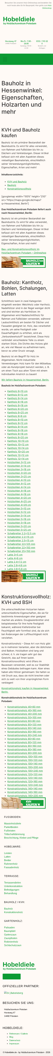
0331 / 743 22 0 (42, 42)
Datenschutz (14, 1040)
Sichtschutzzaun (12, 945)
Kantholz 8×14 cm (17, 426)
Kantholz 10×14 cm (18, 448)
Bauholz (11, 185)
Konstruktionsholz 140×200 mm (25, 795)
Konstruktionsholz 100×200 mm (25, 767)
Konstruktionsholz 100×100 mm (24, 756)
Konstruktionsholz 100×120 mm (24, 760)
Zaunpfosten (10, 938)
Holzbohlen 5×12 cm (18, 512)
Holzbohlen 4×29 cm (19, 504)
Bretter (7, 860)
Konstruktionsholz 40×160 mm (24, 710)
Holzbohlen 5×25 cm (19, 529)
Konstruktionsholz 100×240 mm (25, 770)
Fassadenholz (11, 867)
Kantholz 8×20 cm (17, 437)
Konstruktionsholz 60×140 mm (24, 728)
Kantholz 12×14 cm (18, 458)
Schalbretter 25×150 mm (21, 551)
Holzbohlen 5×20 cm (19, 526)
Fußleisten (9, 830)
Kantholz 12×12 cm (18, 455)
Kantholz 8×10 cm (17, 419)
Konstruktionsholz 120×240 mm (25, 784)
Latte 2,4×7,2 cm (16, 561)
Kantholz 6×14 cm (17, 398)
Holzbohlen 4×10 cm (18, 480)
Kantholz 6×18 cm (17, 405)
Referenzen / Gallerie (18, 1033)
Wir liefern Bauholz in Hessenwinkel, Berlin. (25, 379)
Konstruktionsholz (13, 912)
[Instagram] (42, 59)
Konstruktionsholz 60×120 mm (24, 724)
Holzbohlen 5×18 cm (18, 522)
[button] (5, 59)
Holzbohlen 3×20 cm (19, 472)
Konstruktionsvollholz (19, 188)
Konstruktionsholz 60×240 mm (24, 735)
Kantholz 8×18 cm (17, 433)
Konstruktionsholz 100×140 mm (24, 763)
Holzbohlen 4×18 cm (18, 494)
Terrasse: (11, 876)
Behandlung (10, 893)
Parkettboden (11, 827)
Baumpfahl (9, 931)
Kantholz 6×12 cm (17, 394)
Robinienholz (11, 941)
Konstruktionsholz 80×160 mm (24, 745)
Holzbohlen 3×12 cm (18, 462)
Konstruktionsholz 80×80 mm (23, 738)
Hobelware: (12, 846)
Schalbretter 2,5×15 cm (20, 540)
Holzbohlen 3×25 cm (19, 476)
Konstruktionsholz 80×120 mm (24, 742)
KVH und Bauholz (17, 181)
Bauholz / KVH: (14, 902)
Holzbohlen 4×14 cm (18, 487)
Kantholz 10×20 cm (18, 451)
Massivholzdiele (12, 823)
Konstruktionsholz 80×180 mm (24, 749)
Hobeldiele (19, 19)
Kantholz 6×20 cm (17, 408)
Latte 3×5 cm (15, 554)
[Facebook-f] (36, 59)
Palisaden (9, 927)
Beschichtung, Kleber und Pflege (21, 838)
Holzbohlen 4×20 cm (19, 497)
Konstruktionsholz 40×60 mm (23, 706)
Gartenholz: (13, 921)
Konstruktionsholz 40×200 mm (24, 713)
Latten (7, 856)
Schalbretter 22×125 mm (21, 544)
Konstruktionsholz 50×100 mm (24, 717)
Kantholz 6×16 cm (17, 401)
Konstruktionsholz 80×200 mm (24, 752)
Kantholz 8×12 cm (17, 423)
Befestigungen (11, 889)
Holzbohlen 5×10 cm (18, 508)
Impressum (14, 1043)
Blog (11, 1037)
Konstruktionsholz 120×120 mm (24, 774)
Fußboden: (12, 817)
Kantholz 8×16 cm (17, 430)
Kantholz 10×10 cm (18, 440)
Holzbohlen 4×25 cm (19, 501)
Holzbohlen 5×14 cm (18, 515)
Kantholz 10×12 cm (18, 444)
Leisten (8, 853)
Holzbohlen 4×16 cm (18, 490)
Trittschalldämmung (14, 834)
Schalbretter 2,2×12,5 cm (21, 533)
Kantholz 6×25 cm (17, 412)
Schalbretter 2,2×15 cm (20, 536)
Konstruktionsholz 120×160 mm (24, 781)
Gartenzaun (10, 934)
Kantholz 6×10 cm (17, 391)
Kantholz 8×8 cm (16, 416)
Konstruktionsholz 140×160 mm (24, 792)
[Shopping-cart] (48, 59)
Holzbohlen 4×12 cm (18, 483)
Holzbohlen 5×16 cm (18, 519)
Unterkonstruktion (13, 886)
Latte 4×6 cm (15, 558)
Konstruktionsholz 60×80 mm (23, 721)
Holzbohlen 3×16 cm (18, 469)
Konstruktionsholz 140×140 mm (24, 788)
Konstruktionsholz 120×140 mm (24, 777)
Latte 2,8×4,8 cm (16, 565)
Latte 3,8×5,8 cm (17, 568)
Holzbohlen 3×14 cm (18, 465)
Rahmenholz (11, 864)
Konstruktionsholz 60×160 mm (24, 731)
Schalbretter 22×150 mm (21, 547)
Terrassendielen (12, 882)
